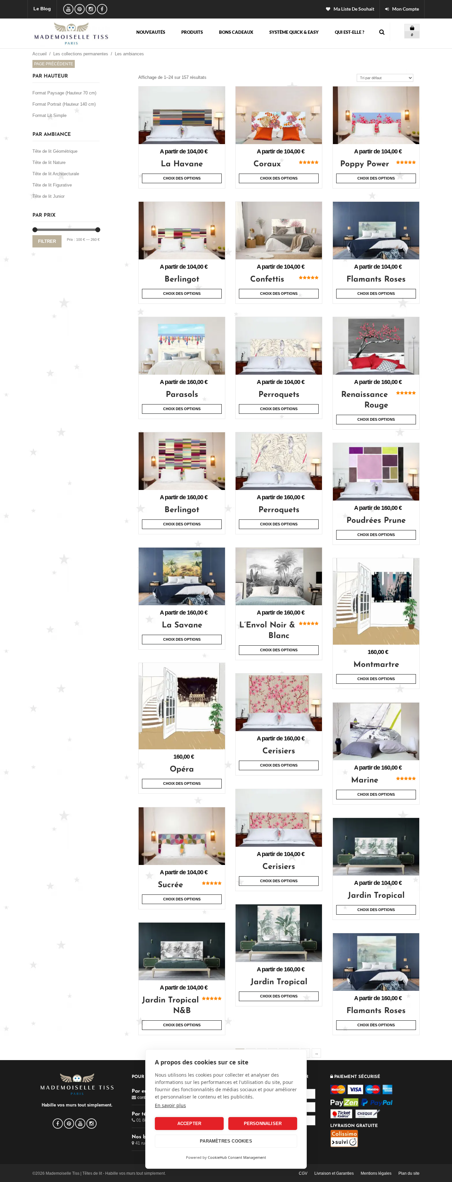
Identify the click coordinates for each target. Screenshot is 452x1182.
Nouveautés (150, 32)
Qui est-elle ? (349, 32)
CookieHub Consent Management (237, 1157)
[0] (407, 26)
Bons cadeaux (236, 32)
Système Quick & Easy (294, 32)
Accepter (189, 1123)
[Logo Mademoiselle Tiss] (71, 33)
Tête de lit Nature (49, 162)
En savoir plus (170, 1105)
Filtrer (47, 241)
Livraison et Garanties (334, 1173)
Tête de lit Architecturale (55, 173)
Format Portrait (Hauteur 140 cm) (64, 104)
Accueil (39, 53)
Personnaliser (263, 1123)
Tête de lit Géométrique (54, 151)
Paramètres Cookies (226, 1141)
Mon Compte (405, 9)
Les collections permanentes (80, 53)
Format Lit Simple (49, 115)
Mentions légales (376, 1173)
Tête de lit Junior (48, 196)
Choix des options (182, 178)
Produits (192, 32)
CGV (303, 1173)
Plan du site (409, 1173)
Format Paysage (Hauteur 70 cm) (64, 92)
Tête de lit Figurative (52, 185)
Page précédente (53, 64)
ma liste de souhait (354, 9)
